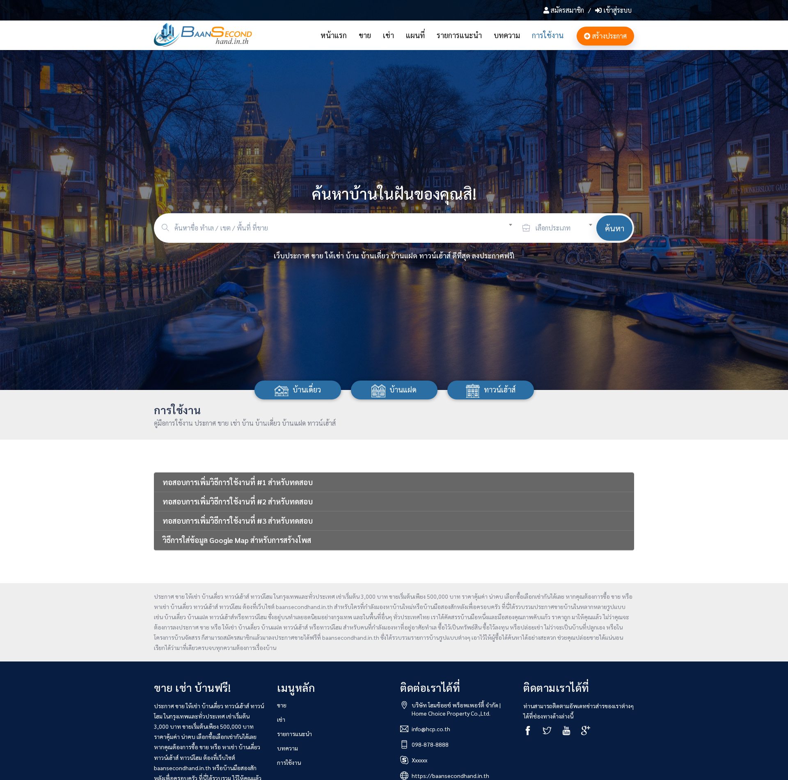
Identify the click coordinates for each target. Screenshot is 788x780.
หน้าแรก (334, 35)
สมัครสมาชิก (567, 10)
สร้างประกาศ (609, 36)
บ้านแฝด (403, 389)
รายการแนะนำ (459, 35)
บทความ (507, 35)
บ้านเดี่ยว (307, 389)
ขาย (365, 35)
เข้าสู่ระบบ (617, 10)
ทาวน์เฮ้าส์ (499, 389)
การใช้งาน (548, 35)
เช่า (388, 35)
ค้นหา (614, 228)
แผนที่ (415, 35)
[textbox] (346, 228)
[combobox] (346, 226)
